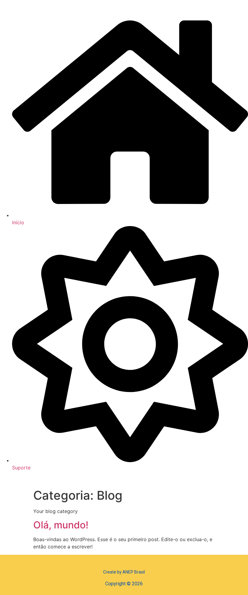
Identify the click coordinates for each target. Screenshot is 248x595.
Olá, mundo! (60, 525)
